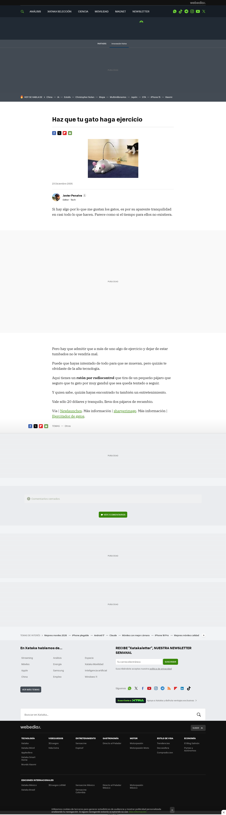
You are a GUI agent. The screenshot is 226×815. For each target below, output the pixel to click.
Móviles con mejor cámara (136, 635)
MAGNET (120, 11)
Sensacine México (85, 785)
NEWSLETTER (141, 11)
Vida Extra (53, 747)
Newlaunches (71, 410)
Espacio (89, 657)
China (49, 97)
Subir (196, 727)
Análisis (57, 657)
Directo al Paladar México (112, 786)
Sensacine (81, 743)
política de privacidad (161, 668)
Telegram (186, 11)
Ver (114, 514)
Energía (57, 664)
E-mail (70, 133)
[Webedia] (198, 3)
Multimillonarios (118, 97)
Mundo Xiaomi (28, 764)
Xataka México (29, 785)
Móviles (25, 664)
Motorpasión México (136, 786)
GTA (144, 97)
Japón (134, 97)
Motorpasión (136, 743)
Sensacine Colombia (81, 791)
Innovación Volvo (119, 43)
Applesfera (26, 752)
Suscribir (170, 661)
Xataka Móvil (28, 747)
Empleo (57, 676)
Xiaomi (168, 97)
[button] (74, 195)
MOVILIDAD (102, 11)
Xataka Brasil (28, 789)
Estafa (67, 97)
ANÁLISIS (35, 11)
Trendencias (163, 743)
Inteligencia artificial (96, 670)
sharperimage (125, 410)
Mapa (102, 97)
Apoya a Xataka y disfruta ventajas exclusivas (170, 700)
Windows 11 (91, 676)
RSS (169, 687)
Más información (137, 811)
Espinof (79, 747)
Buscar (199, 714)
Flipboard (65, 133)
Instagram (192, 11)
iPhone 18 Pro (162, 635)
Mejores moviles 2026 (55, 635)
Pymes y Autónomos (190, 749)
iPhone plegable (80, 635)
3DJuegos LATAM (57, 785)
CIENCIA (83, 11)
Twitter (204, 11)
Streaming (27, 657)
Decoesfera (163, 747)
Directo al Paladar (112, 743)
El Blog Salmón (191, 743)
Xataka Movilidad (94, 664)
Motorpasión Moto (139, 747)
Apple (24, 670)
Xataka (25, 743)
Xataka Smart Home (28, 758)
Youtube (198, 11)
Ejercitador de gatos (68, 416)
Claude (113, 635)
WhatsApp (175, 11)
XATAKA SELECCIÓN (59, 11)
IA (58, 97)
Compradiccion (165, 752)
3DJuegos (53, 743)
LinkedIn (182, 687)
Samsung (58, 670)
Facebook (54, 133)
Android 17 (99, 635)
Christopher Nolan (84, 97)
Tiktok (180, 11)
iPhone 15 (155, 97)
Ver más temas (30, 689)
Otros (68, 426)
